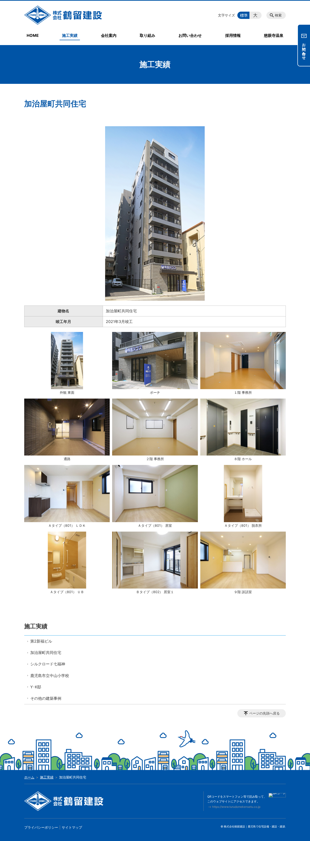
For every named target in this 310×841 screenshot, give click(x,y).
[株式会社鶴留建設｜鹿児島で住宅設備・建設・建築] (63, 14)
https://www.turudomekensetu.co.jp (236, 807)
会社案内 (108, 35)
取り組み (147, 35)
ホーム (29, 777)
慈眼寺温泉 (273, 35)
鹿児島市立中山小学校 (49, 675)
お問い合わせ (190, 35)
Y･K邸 (35, 686)
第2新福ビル (41, 641)
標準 (244, 15)
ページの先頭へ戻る (264, 713)
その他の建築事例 (45, 698)
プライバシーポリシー (41, 827)
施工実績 (70, 35)
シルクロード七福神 (47, 663)
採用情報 (233, 35)
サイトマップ (72, 827)
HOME (33, 35)
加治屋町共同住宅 (45, 652)
